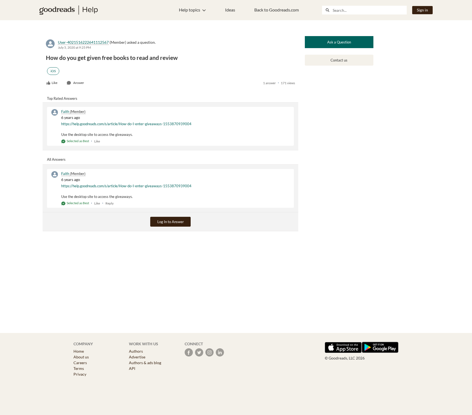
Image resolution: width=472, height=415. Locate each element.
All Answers (56, 159)
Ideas (230, 9)
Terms (78, 368)
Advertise (137, 357)
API (132, 368)
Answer (78, 83)
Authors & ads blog (145, 362)
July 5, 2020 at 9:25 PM (74, 47)
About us (81, 357)
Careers (80, 362)
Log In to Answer (170, 222)
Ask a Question (339, 42)
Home (78, 351)
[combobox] (369, 10)
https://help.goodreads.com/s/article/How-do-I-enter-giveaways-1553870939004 (126, 124)
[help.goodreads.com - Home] (68, 10)
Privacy (79, 374)
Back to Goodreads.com (276, 9)
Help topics (189, 9)
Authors (136, 351)
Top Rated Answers (62, 98)
